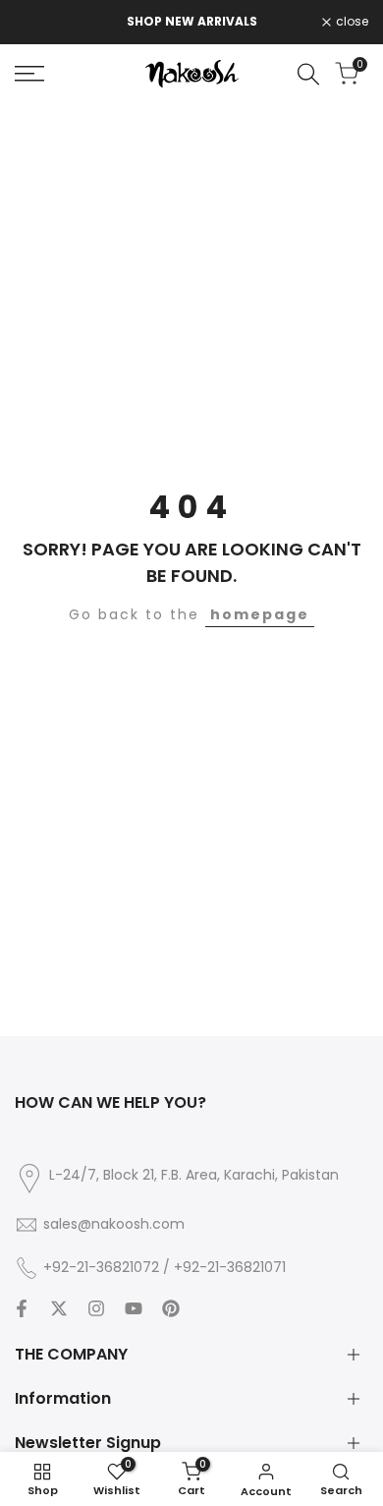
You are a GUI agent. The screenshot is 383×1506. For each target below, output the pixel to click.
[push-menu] (29, 73)
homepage (259, 614)
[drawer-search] (308, 74)
